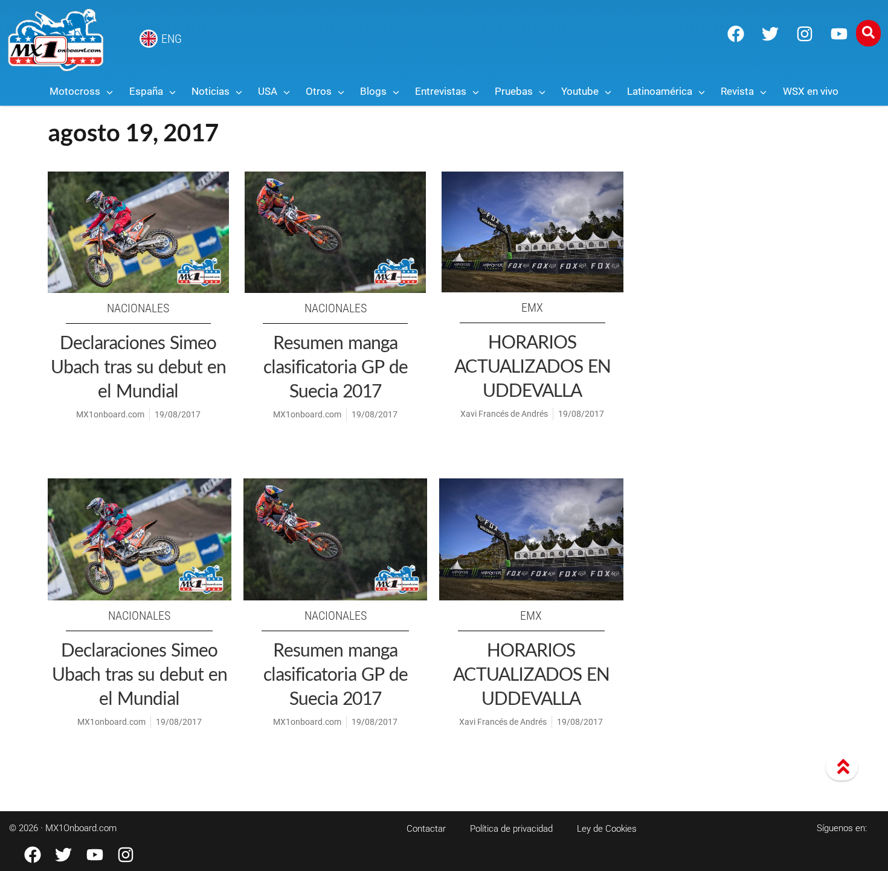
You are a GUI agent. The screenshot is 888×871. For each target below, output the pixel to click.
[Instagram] (805, 34)
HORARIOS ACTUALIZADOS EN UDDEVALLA (532, 365)
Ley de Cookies (607, 828)
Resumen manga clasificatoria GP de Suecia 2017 (335, 366)
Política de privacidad (511, 828)
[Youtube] (839, 34)
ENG (171, 38)
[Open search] (868, 33)
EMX (532, 307)
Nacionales (138, 308)
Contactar (426, 828)
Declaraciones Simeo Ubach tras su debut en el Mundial (138, 366)
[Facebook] (736, 34)
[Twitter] (770, 34)
